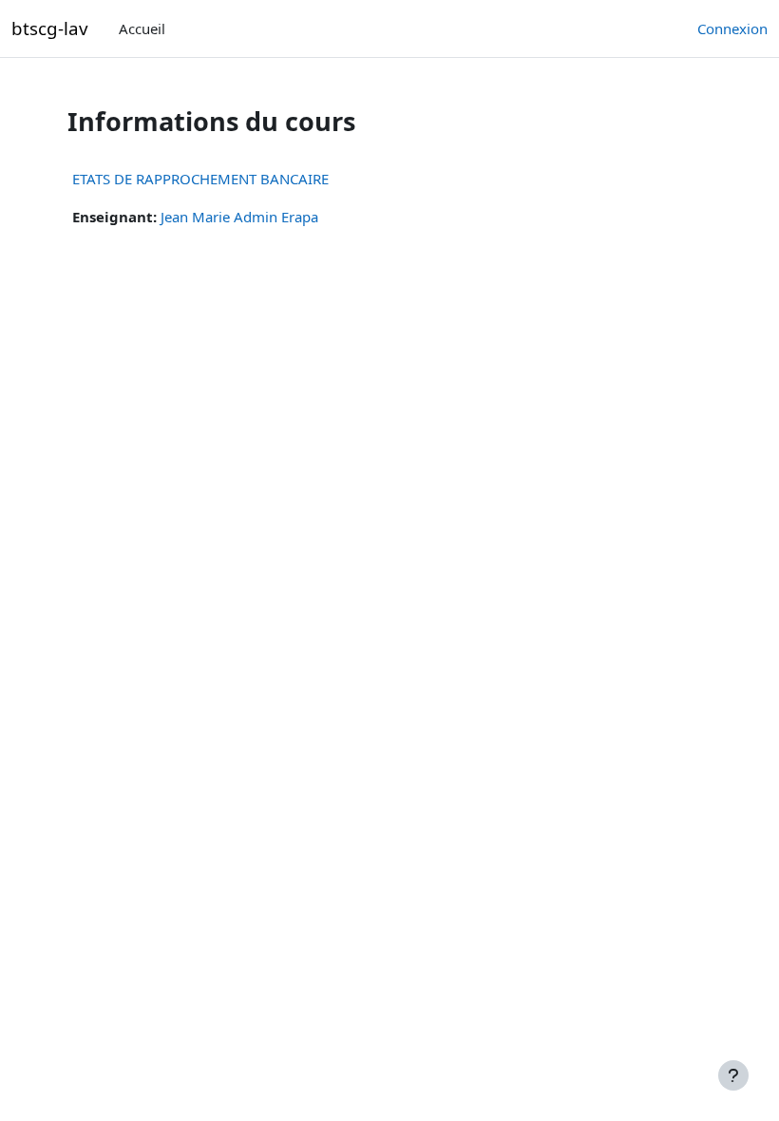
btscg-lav (49, 28)
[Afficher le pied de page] (733, 1075)
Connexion (732, 28)
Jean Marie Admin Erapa (239, 216)
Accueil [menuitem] (142, 28)
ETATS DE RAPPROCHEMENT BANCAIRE (200, 178)
